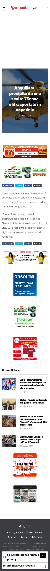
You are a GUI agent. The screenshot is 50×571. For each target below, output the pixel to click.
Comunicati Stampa (32, 537)
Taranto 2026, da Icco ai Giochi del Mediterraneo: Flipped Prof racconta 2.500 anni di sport (33, 420)
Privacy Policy (15, 532)
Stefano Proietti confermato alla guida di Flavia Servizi (33, 401)
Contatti (12, 537)
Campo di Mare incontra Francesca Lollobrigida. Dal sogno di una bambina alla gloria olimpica (33, 383)
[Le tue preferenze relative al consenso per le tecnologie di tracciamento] (45, 566)
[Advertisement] (25, 38)
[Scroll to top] (43, 555)
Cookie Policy (34, 532)
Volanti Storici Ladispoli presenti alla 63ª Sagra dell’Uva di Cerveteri (31, 439)
